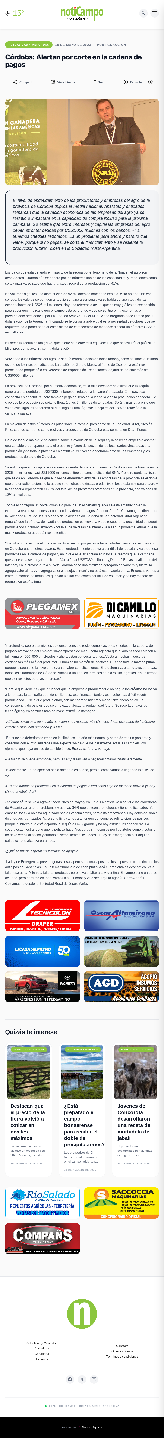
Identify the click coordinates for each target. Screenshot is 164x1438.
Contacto (122, 1345)
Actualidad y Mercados (41, 1343)
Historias (42, 1359)
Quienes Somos (122, 1351)
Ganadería (42, 1353)
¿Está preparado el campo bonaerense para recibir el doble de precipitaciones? (84, 1125)
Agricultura (42, 1348)
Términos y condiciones (122, 1356)
